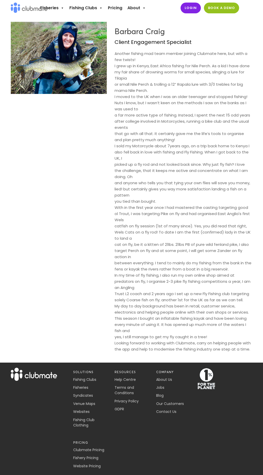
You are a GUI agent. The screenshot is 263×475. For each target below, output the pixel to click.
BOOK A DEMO (221, 7)
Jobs (160, 387)
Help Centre (125, 379)
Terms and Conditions (124, 390)
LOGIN (191, 7)
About (133, 8)
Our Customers (170, 403)
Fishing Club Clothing (84, 422)
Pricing (115, 8)
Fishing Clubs (83, 8)
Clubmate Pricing (88, 449)
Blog (160, 395)
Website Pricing (87, 466)
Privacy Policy (127, 401)
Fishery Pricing (85, 457)
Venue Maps (84, 403)
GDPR (119, 409)
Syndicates (83, 395)
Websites (81, 411)
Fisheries (49, 8)
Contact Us (166, 411)
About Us (164, 379)
